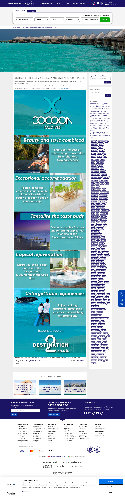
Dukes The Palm (102, 201)
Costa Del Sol (94, 180)
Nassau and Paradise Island (97, 285)
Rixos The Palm (37, 430)
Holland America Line (96, 234)
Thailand (99, 342)
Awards (50, 440)
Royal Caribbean (95, 321)
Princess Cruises (101, 303)
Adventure (100, 141)
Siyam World (36, 433)
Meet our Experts (68, 433)
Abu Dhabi (93, 141)
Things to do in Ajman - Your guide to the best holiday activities (100, 119)
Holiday (93, 228)
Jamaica (93, 249)
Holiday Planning (95, 231)
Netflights (81, 431)
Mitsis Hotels (36, 442)
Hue (98, 240)
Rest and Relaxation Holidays (98, 309)
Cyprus (93, 186)
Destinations (46, 3)
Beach (105, 156)
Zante (106, 360)
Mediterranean (101, 273)
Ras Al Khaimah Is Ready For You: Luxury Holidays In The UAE (99, 122)
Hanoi (92, 225)
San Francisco (101, 324)
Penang (107, 297)
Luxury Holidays (95, 264)
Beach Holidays (95, 159)
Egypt (92, 204)
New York (93, 288)
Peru (92, 300)
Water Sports (103, 357)
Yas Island (100, 360)
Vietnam (93, 354)
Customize (110, 487)
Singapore (105, 333)
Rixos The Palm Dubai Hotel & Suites (100, 318)
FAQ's (65, 426)
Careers (50, 435)
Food (97, 213)
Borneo (93, 162)
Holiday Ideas (100, 228)
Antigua (100, 147)
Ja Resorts (104, 246)
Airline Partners (52, 431)
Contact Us (51, 430)
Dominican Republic (96, 189)
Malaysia (103, 264)
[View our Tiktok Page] (93, 413)
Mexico (104, 276)
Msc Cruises (94, 282)
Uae (107, 348)
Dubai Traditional (103, 198)
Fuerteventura (94, 219)
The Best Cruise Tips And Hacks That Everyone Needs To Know (99, 133)
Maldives (93, 267)
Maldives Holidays (101, 267)
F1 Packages (67, 430)
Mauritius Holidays (22, 431)
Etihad (103, 204)
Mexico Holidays (22, 435)
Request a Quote (121, 304)
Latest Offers (67, 428)
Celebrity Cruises (95, 174)
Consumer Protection (100, 435)
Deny (110, 492)
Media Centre (52, 438)
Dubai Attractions (105, 192)
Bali (105, 153)
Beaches (103, 159)
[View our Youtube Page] (98, 413)
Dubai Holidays (103, 195)
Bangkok (93, 156)
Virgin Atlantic (100, 354)
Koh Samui (93, 252)
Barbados (99, 156)
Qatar (108, 303)
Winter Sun (94, 360)
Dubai (104, 189)
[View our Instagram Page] (89, 413)
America (101, 144)
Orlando (93, 297)
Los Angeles (103, 258)
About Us (50, 426)
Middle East (94, 279)
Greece (93, 222)
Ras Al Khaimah (95, 306)
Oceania (93, 294)
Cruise (67, 3)
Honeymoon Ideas (95, 237)
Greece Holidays (22, 436)
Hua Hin (93, 240)
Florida (93, 213)
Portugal (93, 303)
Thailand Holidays (22, 430)
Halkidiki (103, 222)
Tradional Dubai (95, 345)
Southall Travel (83, 433)
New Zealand (94, 291)
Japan (98, 249)
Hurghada (103, 240)
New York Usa (101, 288)
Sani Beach (36, 435)
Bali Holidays (21, 442)
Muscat (100, 282)
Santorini (93, 327)
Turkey (103, 348)
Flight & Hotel (20, 11)
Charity (50, 442)
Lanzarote (100, 255)
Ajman (106, 141)
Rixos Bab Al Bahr (37, 436)
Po (109, 300)
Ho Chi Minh (99, 225)
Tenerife (93, 342)
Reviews (50, 433)
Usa (104, 351)
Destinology (82, 428)
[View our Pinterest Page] (102, 413)
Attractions (101, 150)
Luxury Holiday (99, 261)
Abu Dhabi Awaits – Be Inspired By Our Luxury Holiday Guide (100, 104)
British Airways (100, 162)
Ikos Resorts (36, 440)
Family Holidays (105, 210)
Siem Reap (103, 330)
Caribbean (102, 171)
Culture (107, 183)
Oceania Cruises (101, 294)
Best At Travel (83, 426)
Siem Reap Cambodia (96, 333)
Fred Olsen (103, 216)
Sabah (102, 321)
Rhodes (93, 312)
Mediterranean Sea (96, 276)
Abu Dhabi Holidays (23, 440)
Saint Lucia (93, 324)
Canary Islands (94, 168)
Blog (23, 27)
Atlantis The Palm (37, 426)
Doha (98, 186)
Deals (58, 3)
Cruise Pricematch (84, 438)
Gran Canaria (103, 219)
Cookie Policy (98, 436)
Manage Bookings (79, 3)
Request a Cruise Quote (70, 436)
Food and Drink (104, 213)
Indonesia (101, 243)
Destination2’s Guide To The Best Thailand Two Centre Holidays (99, 126)
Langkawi (93, 255)
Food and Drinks (95, 216)
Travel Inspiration (95, 348)
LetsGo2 (81, 430)
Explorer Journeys (95, 210)
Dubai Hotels (94, 198)
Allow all (110, 481)
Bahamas (100, 153)
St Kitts (99, 339)
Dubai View (94, 201)
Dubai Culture (94, 195)
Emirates (98, 204)
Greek (98, 222)
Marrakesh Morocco (101, 270)
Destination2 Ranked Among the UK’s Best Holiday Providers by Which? (99, 115)
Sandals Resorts (37, 438)
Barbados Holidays (22, 433)
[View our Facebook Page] (85, 413)
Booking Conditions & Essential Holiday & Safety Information (100, 430)
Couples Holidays (103, 180)
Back (15, 27)
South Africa (94, 336)
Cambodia (93, 165)
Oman (108, 294)
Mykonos (106, 282)
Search (104, 20)
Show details (26, 491)
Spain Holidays (21, 438)
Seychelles (99, 327)
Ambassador (94, 144)
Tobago (105, 342)
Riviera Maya (100, 312)
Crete (92, 183)
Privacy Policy (98, 433)
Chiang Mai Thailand (96, 177)
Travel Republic (83, 436)
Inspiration (93, 246)
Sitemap (50, 436)
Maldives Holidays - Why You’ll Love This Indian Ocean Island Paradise (100, 107)
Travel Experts (104, 345)
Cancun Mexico (95, 171)
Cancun (102, 168)
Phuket (104, 300)
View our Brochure (69, 438)
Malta (92, 270)
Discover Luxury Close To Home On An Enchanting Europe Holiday (100, 110)
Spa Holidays (102, 336)
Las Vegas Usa (94, 258)
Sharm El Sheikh (95, 330)
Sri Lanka (93, 339)
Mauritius (93, 273)
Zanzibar (93, 363)
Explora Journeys (101, 207)
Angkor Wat (94, 147)
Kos (99, 252)
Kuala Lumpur (105, 252)
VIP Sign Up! (121, 295)
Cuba (102, 183)
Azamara (93, 153)
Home (18, 27)
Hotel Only (31, 11)
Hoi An (105, 225)
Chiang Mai (104, 174)
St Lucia (104, 339)
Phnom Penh (98, 300)
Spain (108, 336)
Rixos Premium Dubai (96, 315)
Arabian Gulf (94, 150)
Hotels (103, 237)
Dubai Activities (95, 192)
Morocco (101, 279)
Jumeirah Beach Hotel (39, 428)
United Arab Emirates (96, 351)
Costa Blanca (106, 177)
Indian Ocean (94, 243)
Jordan (103, 249)
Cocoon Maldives (64, 88)
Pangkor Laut (100, 297)
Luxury (92, 261)
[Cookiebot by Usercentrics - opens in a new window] (11, 493)
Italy (99, 246)
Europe (93, 207)
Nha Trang (101, 291)
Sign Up (107, 82)
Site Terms (97, 426)
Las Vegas (106, 255)
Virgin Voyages (94, 357)
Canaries (100, 165)
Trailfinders (82, 435)
